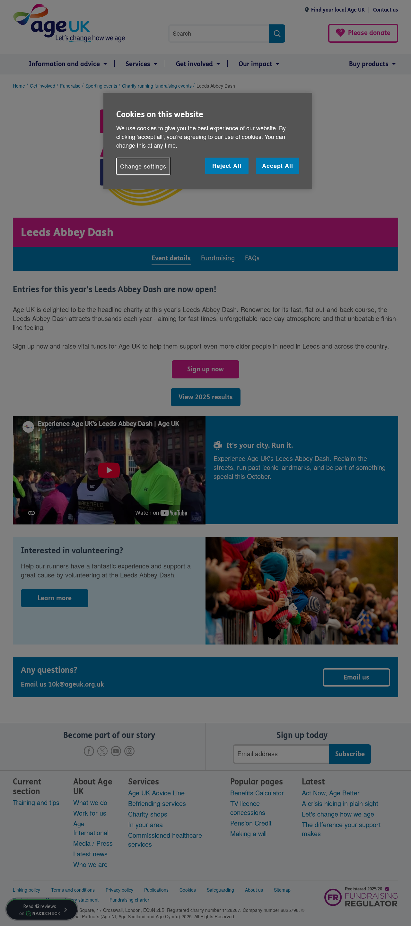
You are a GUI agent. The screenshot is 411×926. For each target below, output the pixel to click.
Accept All (277, 165)
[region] (207, 141)
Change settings (143, 166)
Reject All (226, 165)
